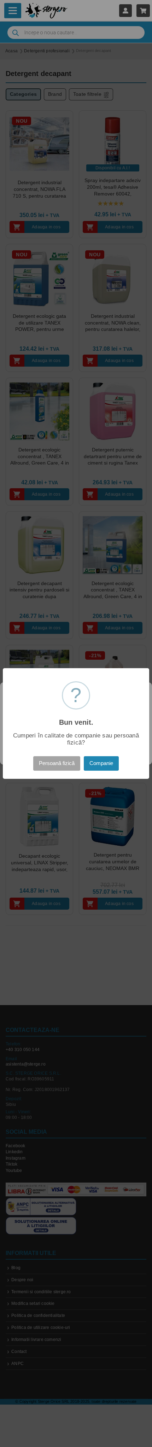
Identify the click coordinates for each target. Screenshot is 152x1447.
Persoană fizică (57, 763)
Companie (101, 763)
